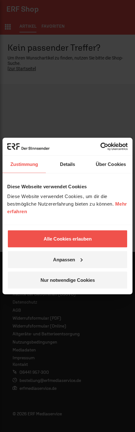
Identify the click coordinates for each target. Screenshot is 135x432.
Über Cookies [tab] (111, 164)
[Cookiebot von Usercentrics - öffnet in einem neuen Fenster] (100, 147)
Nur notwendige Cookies (67, 280)
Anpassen (64, 259)
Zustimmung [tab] (24, 164)
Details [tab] (67, 164)
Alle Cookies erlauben (68, 239)
